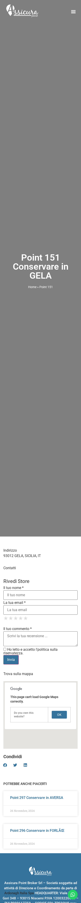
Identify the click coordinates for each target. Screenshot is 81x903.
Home (32, 287)
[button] (73, 11)
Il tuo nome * (13, 588)
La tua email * (14, 603)
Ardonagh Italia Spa (19, 893)
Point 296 (37, 830)
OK (59, 714)
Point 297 (36, 798)
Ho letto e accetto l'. (30, 651)
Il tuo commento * (17, 629)
